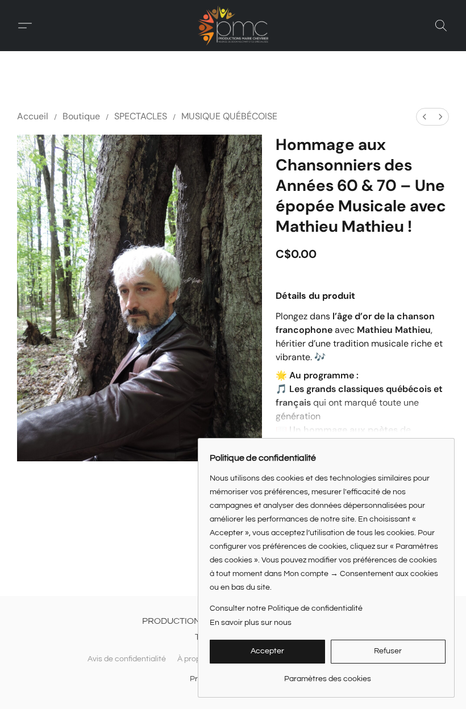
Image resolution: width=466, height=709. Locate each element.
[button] (233, 25)
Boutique (81, 116)
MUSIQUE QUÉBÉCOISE (229, 116)
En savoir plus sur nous (251, 623)
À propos (193, 659)
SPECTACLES (140, 116)
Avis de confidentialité (127, 659)
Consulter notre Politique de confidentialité (286, 608)
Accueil (32, 116)
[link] (328, 675)
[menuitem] (424, 117)
